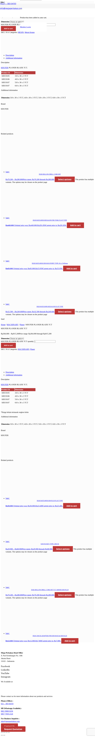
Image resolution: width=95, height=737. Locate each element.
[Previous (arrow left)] (2, 735)
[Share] (6, 732)
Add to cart (8, 29)
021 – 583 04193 (7, 704)
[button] (75, 225)
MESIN (21, 32)
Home (3, 325)
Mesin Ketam (30, 32)
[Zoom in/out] (2, 732)
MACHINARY (12, 325)
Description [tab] (10, 55)
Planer (22, 325)
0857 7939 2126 (7, 714)
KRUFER (4, 68)
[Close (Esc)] (9, 732)
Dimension (5, 22)
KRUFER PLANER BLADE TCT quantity (17, 25)
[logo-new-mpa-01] (10, 16)
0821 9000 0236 (7, 711)
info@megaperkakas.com (10, 721)
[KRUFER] (9, 51)
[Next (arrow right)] (4, 735)
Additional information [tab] (14, 58)
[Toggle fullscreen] (4, 732)
